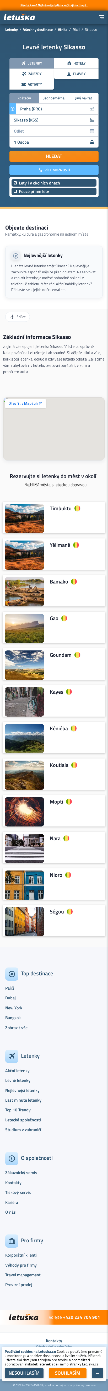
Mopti (56, 801)
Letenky (11, 29)
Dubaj (10, 998)
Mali (76, 29)
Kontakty (13, 1182)
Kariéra (11, 1202)
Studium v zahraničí (23, 1129)
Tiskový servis (18, 1192)
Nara (55, 838)
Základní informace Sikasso (37, 336)
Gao (54, 618)
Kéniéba (59, 728)
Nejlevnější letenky (43, 255)
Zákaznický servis (21, 1172)
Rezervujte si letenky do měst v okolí (53, 476)
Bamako (59, 581)
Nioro (56, 875)
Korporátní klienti (21, 1255)
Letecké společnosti (23, 1120)
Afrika (62, 29)
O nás (10, 1212)
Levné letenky (17, 1080)
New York (13, 1008)
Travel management (23, 1275)
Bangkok (13, 1017)
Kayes (56, 691)
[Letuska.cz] (19, 17)
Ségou (57, 911)
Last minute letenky (23, 1100)
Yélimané (60, 545)
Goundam (61, 654)
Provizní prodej (18, 1284)
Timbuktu (61, 508)
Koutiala (59, 765)
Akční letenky (17, 1070)
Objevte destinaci (26, 227)
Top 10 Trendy (18, 1110)
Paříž (9, 988)
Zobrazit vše (16, 1027)
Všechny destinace (38, 29)
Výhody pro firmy (21, 1265)
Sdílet (21, 316)
